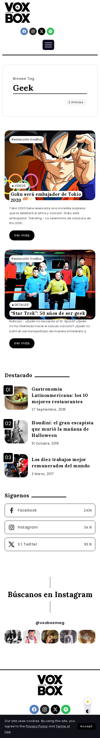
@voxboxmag (50, 622)
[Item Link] (50, 165)
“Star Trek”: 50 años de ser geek (48, 313)
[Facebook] (24, 31)
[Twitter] (50, 544)
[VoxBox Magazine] (17, 12)
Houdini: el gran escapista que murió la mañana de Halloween (62, 429)
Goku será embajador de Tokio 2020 (46, 197)
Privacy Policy (37, 726)
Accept (86, 726)
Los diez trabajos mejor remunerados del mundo (61, 463)
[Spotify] (50, 31)
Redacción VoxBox (27, 139)
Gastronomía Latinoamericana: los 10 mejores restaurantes (60, 395)
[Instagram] (33, 31)
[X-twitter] (41, 31)
